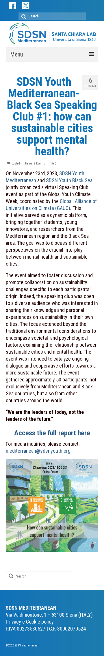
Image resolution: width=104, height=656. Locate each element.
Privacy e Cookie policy (30, 622)
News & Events (35, 163)
